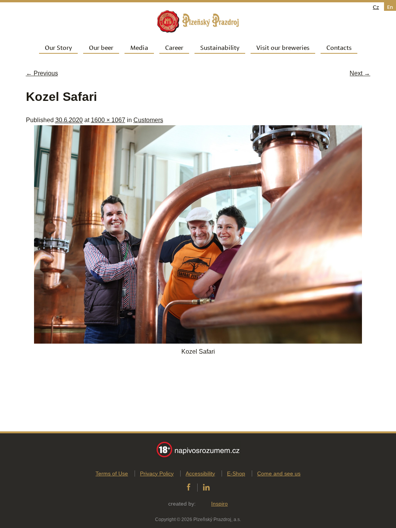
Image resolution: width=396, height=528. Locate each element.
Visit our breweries (282, 47)
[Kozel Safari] (198, 341)
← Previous (42, 73)
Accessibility (200, 473)
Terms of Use (112, 473)
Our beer (101, 47)
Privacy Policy (157, 473)
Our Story (58, 47)
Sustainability (219, 47)
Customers (148, 120)
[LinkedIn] (206, 487)
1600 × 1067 (108, 120)
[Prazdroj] (198, 21)
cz (376, 6)
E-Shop (236, 473)
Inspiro (219, 504)
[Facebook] (188, 487)
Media (139, 47)
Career (174, 47)
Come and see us (278, 473)
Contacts (339, 47)
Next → (360, 73)
